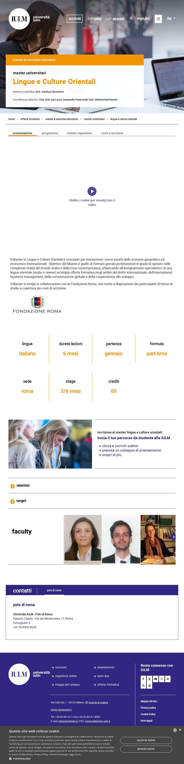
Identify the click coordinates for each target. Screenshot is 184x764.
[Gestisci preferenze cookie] (92, 191)
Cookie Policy (148, 714)
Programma (50, 133)
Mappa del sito (149, 701)
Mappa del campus (67, 685)
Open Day (103, 676)
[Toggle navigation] (158, 19)
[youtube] (155, 679)
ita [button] (169, 18)
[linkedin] (168, 679)
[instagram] (161, 679)
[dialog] (92, 745)
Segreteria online (66, 676)
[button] (62, 758)
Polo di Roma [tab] (54, 590)
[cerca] (131, 18)
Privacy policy (148, 708)
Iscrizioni (60, 667)
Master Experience (79, 133)
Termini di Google (58, 754)
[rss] (143, 685)
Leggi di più (75, 754)
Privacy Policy (41, 754)
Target (21, 500)
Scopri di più (111, 454)
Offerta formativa (108, 685)
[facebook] (143, 679)
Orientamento (105, 667)
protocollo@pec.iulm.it (97, 721)
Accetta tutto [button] (146, 740)
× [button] (180, 730)
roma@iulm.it (21, 623)
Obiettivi (23, 485)
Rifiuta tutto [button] (146, 749)
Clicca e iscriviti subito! (120, 445)
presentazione (22, 133)
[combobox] (175, 730)
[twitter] (149, 679)
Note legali (146, 720)
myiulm (143, 18)
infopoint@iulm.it (68, 721)
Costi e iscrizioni (112, 133)
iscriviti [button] (75, 18)
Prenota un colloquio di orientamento (131, 450)
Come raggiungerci (61, 709)
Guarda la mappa (98, 702)
